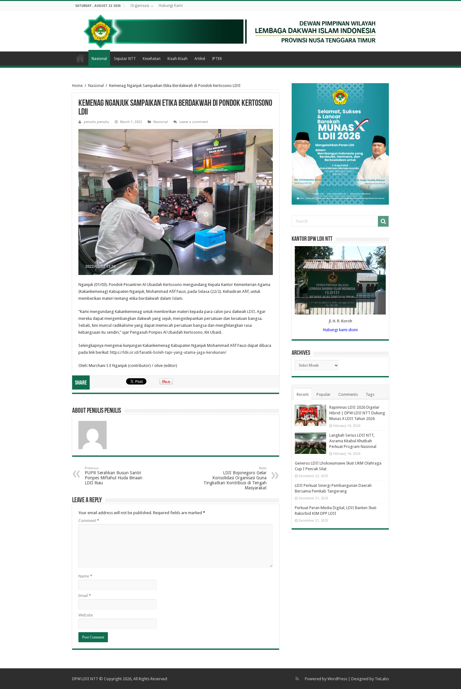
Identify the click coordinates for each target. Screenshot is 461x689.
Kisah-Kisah (177, 59)
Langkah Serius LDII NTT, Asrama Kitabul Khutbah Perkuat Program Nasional (352, 441)
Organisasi (139, 5)
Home (80, 58)
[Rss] (297, 678)
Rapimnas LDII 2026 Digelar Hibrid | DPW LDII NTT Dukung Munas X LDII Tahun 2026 (357, 413)
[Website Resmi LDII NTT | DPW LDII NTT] (230, 31)
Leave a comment (193, 122)
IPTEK (217, 59)
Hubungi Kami (171, 5)
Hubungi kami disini (340, 329)
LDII (251, 311)
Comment (88, 520)
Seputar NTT (125, 59)
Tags (370, 394)
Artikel (199, 59)
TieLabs (382, 678)
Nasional (99, 59)
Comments (348, 394)
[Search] (383, 221)
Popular (323, 394)
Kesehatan (152, 59)
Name (85, 576)
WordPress (337, 678)
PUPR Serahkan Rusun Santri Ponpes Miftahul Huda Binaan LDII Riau (113, 475)
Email (84, 595)
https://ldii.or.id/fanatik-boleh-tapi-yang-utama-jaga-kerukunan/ (168, 352)
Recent (303, 394)
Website (85, 615)
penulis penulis (96, 122)
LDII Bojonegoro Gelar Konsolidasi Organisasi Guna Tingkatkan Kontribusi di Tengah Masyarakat (235, 478)
